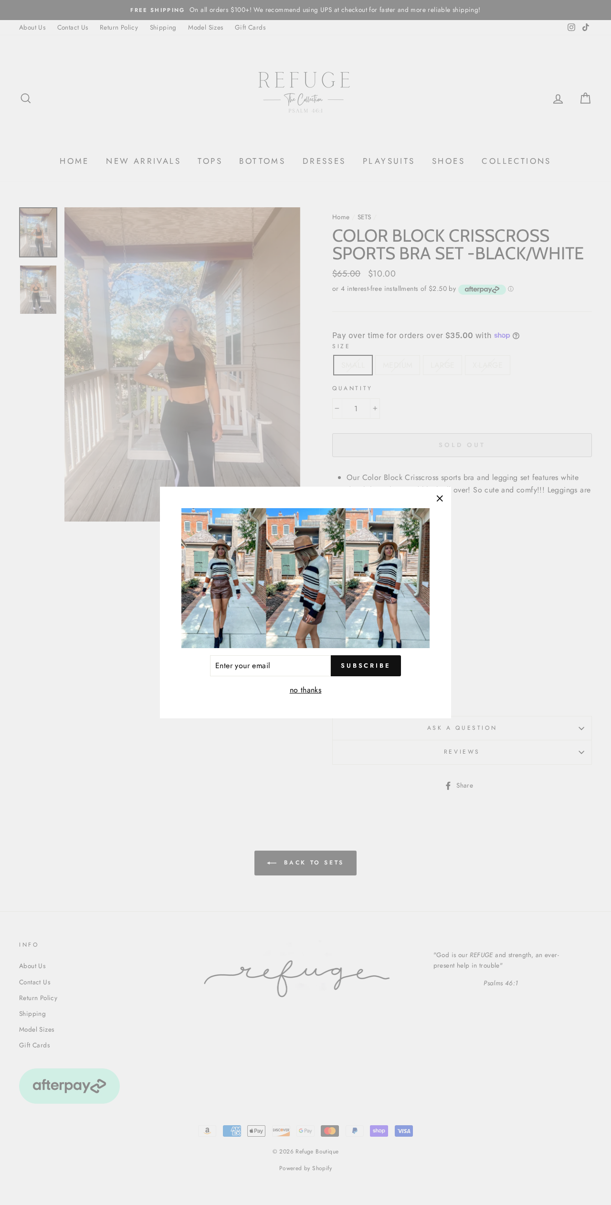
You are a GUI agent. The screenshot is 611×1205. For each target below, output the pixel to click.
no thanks (306, 689)
